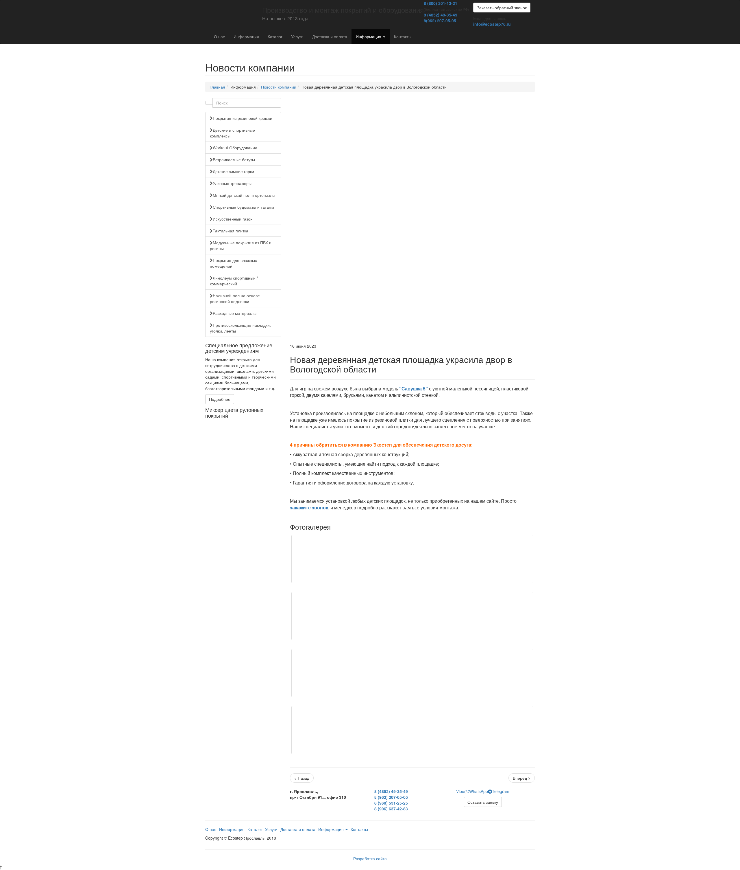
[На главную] (205, 7)
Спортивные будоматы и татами (243, 207)
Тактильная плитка (230, 231)
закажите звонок (309, 507)
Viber (461, 791)
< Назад (301, 778)
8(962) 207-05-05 (440, 20)
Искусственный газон (233, 219)
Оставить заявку (482, 802)
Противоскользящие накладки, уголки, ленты (240, 328)
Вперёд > (521, 778)
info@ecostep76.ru (492, 24)
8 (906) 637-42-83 (391, 809)
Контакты (402, 36)
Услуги (297, 36)
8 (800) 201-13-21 (440, 3)
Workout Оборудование (235, 147)
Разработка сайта (370, 858)
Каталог (275, 36)
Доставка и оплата (329, 36)
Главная (217, 87)
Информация (246, 36)
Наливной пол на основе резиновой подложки (235, 298)
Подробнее (219, 399)
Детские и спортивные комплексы (232, 133)
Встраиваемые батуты (234, 159)
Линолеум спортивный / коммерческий (234, 281)
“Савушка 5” (413, 388)
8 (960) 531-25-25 (391, 803)
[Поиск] (209, 103)
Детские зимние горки (233, 171)
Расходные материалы (234, 313)
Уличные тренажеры (232, 183)
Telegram (500, 791)
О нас (219, 36)
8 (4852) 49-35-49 (440, 15)
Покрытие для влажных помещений (233, 263)
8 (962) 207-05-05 (391, 797)
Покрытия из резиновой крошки (242, 118)
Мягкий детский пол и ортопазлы (244, 195)
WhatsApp (478, 791)
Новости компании (278, 87)
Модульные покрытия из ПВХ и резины (240, 245)
